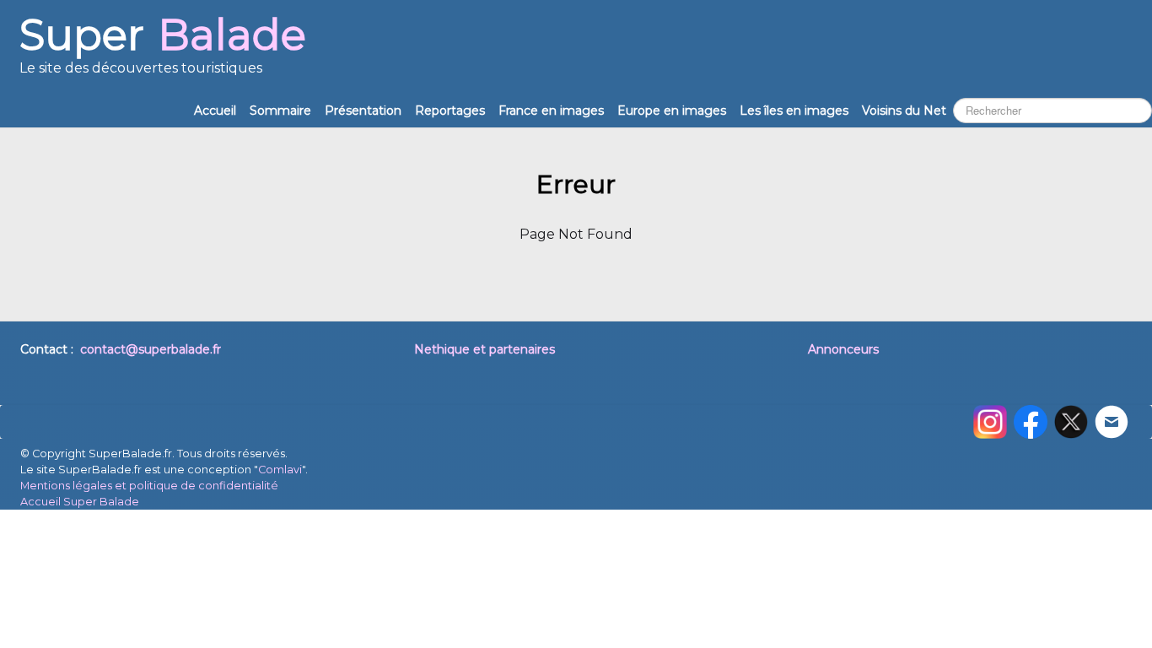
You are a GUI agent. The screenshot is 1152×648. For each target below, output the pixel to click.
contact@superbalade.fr (150, 349)
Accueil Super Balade (79, 501)
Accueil (215, 110)
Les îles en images (794, 110)
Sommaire (280, 110)
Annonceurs (843, 349)
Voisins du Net (904, 110)
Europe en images (671, 110)
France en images (551, 110)
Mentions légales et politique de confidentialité (149, 485)
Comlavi (280, 469)
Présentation (363, 110)
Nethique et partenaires (484, 349)
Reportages (450, 110)
